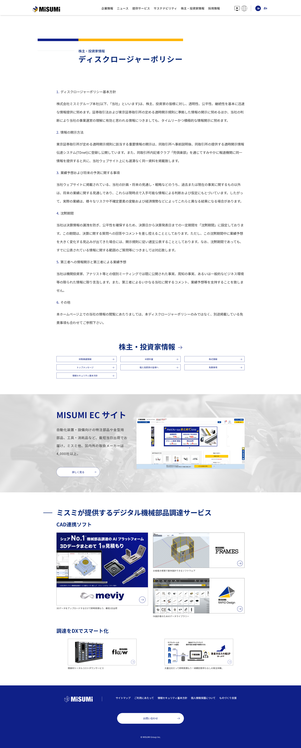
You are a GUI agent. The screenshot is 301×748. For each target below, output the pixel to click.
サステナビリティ (165, 8)
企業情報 (107, 8)
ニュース (123, 8)
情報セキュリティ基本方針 (172, 698)
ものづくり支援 (228, 698)
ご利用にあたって (144, 698)
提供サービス (141, 8)
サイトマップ (123, 698)
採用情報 (214, 8)
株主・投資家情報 (192, 8)
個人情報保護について (203, 698)
